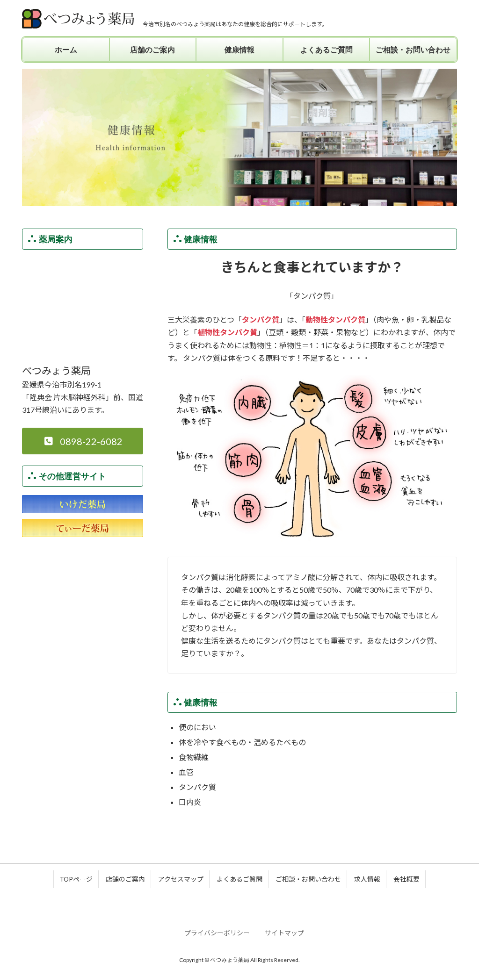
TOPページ (76, 879)
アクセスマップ (180, 879)
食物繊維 (194, 757)
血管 (186, 772)
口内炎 (190, 801)
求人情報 (367, 879)
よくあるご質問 (239, 879)
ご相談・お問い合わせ (308, 879)
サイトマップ (284, 933)
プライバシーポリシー (217, 933)
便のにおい (197, 727)
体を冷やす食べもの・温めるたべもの (242, 742)
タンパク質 (197, 786)
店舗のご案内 (125, 879)
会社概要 (406, 879)
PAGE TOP (458, 938)
